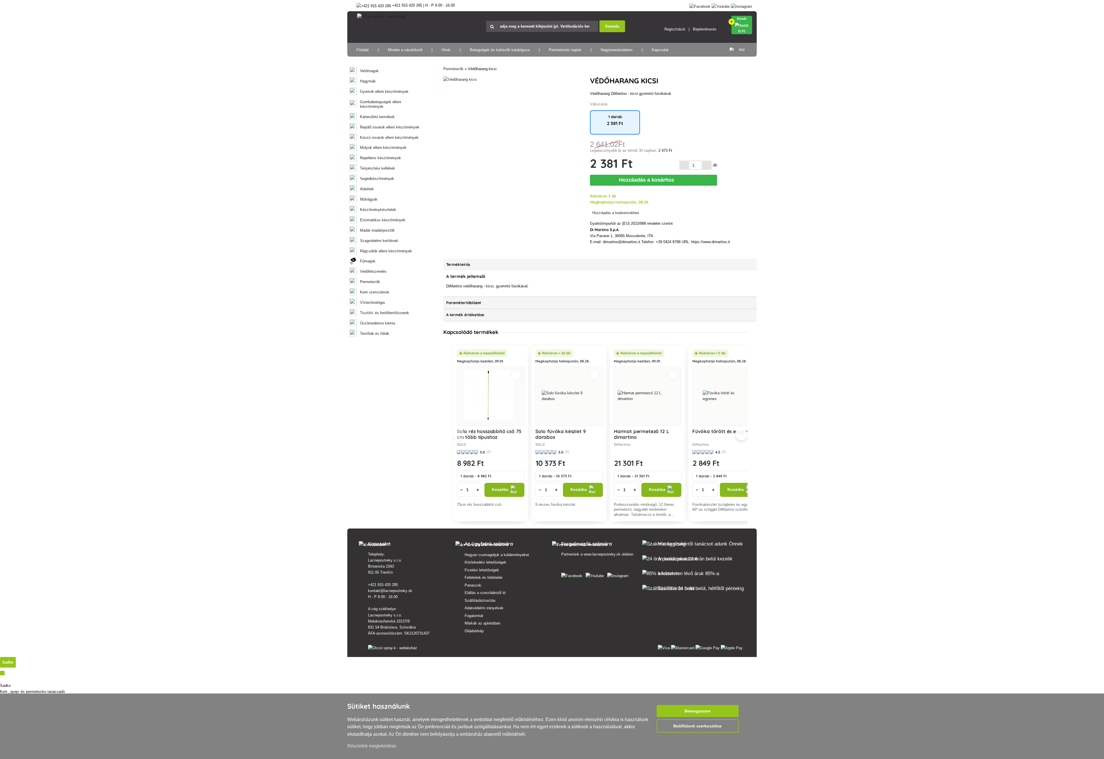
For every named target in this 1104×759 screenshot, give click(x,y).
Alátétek (367, 189)
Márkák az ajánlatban (482, 623)
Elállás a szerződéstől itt (485, 593)
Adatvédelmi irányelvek (484, 608)
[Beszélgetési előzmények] (2, 673)
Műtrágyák (368, 199)
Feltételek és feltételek (484, 577)
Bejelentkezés (704, 29)
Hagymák (368, 81)
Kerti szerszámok (374, 292)
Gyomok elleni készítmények (384, 91)
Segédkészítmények (377, 178)
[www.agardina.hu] (572, 574)
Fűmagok (367, 261)
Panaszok (473, 585)
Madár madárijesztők (377, 230)
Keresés (612, 26)
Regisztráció (674, 29)
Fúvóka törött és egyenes (722, 431)
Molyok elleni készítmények (383, 147)
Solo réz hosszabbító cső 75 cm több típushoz (489, 434)
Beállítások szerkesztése (697, 726)
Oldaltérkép (474, 631)
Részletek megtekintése (371, 745)
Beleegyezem (697, 711)
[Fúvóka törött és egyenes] (726, 396)
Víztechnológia (372, 302)
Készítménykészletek (378, 209)
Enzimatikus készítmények (382, 220)
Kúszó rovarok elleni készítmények (389, 137)
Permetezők (370, 282)
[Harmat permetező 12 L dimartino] (648, 396)
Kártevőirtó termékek (377, 117)
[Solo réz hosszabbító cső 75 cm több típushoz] (490, 396)
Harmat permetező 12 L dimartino (641, 434)
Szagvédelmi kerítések (379, 241)
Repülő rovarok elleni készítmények (389, 127)
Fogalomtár (474, 616)
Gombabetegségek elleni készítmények (380, 104)
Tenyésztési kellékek (377, 168)
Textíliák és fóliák (374, 333)
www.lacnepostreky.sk (602, 554)
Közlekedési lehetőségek (485, 562)
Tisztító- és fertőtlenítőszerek (384, 313)
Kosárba (500, 489)
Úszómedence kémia (377, 323)
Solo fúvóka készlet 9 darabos (560, 434)
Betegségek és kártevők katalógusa (500, 50)
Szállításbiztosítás (480, 600)
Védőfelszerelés (373, 271)
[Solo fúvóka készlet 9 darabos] (569, 396)
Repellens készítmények (380, 158)
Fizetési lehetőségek (482, 570)
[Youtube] (721, 5)
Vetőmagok (369, 71)
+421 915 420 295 (383, 585)
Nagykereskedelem (616, 50)
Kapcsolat (660, 50)
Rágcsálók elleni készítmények (386, 251)
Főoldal (362, 50)
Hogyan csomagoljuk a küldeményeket (497, 555)
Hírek (446, 50)
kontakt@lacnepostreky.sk (390, 591)
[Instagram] (741, 5)
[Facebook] (699, 5)
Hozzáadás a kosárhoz (648, 180)
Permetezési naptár (565, 50)
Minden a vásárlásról (405, 50)
